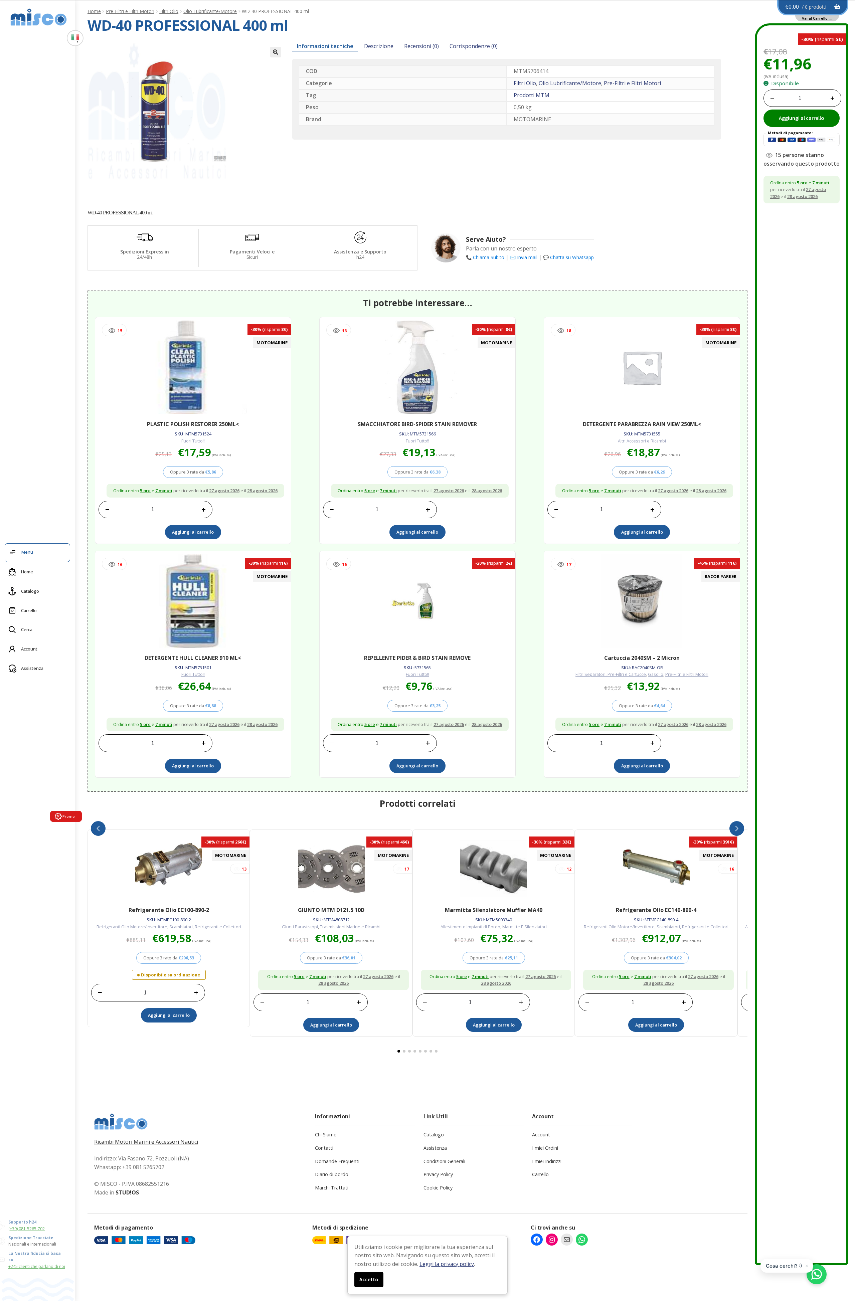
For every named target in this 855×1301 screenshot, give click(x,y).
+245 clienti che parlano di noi (36, 1266)
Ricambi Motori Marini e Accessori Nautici (146, 1141)
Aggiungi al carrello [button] (193, 532)
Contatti (324, 1148)
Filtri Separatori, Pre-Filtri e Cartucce (610, 674)
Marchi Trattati (331, 1187)
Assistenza (435, 1148)
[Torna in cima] (838, 1261)
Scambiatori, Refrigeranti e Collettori (205, 927)
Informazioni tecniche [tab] (325, 46)
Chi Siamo (326, 1134)
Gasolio (655, 674)
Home (94, 11)
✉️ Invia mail (523, 257)
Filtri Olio (168, 11)
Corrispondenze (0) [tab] (474, 46)
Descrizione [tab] (378, 46)
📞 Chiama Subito (485, 257)
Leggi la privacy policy (446, 1264)
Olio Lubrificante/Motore (210, 11)
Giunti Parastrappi (300, 927)
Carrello (540, 1174)
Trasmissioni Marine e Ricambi (350, 927)
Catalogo (433, 1134)
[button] (275, 52)
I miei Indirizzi (546, 1161)
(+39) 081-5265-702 (26, 1229)
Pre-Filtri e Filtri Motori (130, 11)
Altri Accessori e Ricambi (642, 441)
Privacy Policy (438, 1174)
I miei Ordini (545, 1148)
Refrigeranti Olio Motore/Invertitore (132, 927)
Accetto (368, 1279)
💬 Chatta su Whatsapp (568, 257)
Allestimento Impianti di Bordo (470, 927)
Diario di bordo (331, 1174)
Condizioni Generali (444, 1161)
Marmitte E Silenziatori (524, 927)
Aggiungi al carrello (801, 118)
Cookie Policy (438, 1187)
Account (541, 1134)
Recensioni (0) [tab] (421, 46)
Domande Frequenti (337, 1161)
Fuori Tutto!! (193, 441)
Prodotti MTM (531, 95)
